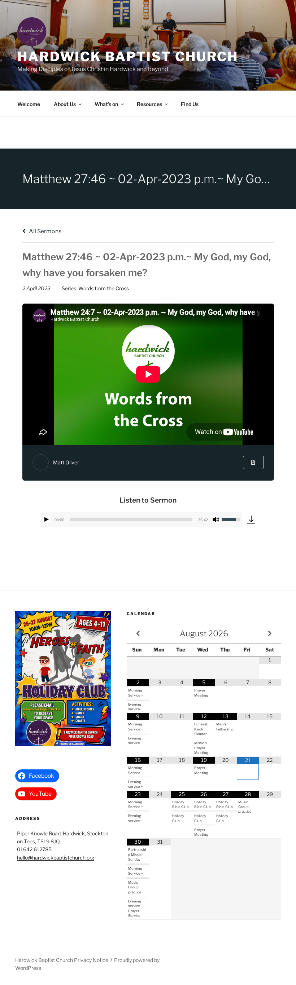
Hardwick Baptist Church (127, 57)
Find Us (190, 104)
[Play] (46, 519)
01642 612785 (34, 849)
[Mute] (215, 519)
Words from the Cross (103, 288)
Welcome (28, 104)
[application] (141, 519)
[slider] (131, 519)
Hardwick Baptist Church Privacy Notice (61, 960)
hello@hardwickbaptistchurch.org (55, 857)
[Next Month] (270, 633)
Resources (149, 104)
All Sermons (44, 231)
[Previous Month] (138, 633)
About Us (65, 104)
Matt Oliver (66, 462)
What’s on (106, 104)
